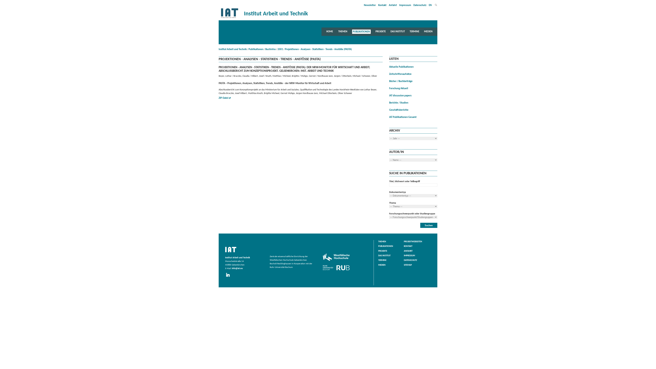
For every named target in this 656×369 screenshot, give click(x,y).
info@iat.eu (237, 269)
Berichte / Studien (398, 103)
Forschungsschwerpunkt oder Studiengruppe (412, 214)
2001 (280, 49)
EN (430, 5)
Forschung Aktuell (398, 88)
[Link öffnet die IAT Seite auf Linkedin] (229, 277)
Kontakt (382, 5)
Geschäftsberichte (398, 110)
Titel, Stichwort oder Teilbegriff (404, 181)
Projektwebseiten (413, 242)
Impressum (405, 5)
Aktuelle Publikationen (401, 67)
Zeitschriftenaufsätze (400, 74)
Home (329, 31)
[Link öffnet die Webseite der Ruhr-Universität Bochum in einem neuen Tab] (336, 270)
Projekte (380, 31)
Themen (342, 31)
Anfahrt (393, 5)
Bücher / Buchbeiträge (401, 81)
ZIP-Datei (223, 98)
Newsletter (370, 5)
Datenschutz (419, 5)
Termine (414, 31)
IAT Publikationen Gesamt (402, 117)
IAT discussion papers (400, 95)
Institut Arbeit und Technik (233, 49)
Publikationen (361, 31)
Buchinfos (270, 49)
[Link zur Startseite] (229, 18)
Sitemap (408, 265)
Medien (428, 31)
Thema (392, 203)
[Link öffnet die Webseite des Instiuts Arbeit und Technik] (230, 252)
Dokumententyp (397, 192)
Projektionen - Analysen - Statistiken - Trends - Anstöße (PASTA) (318, 49)
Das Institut (398, 31)
